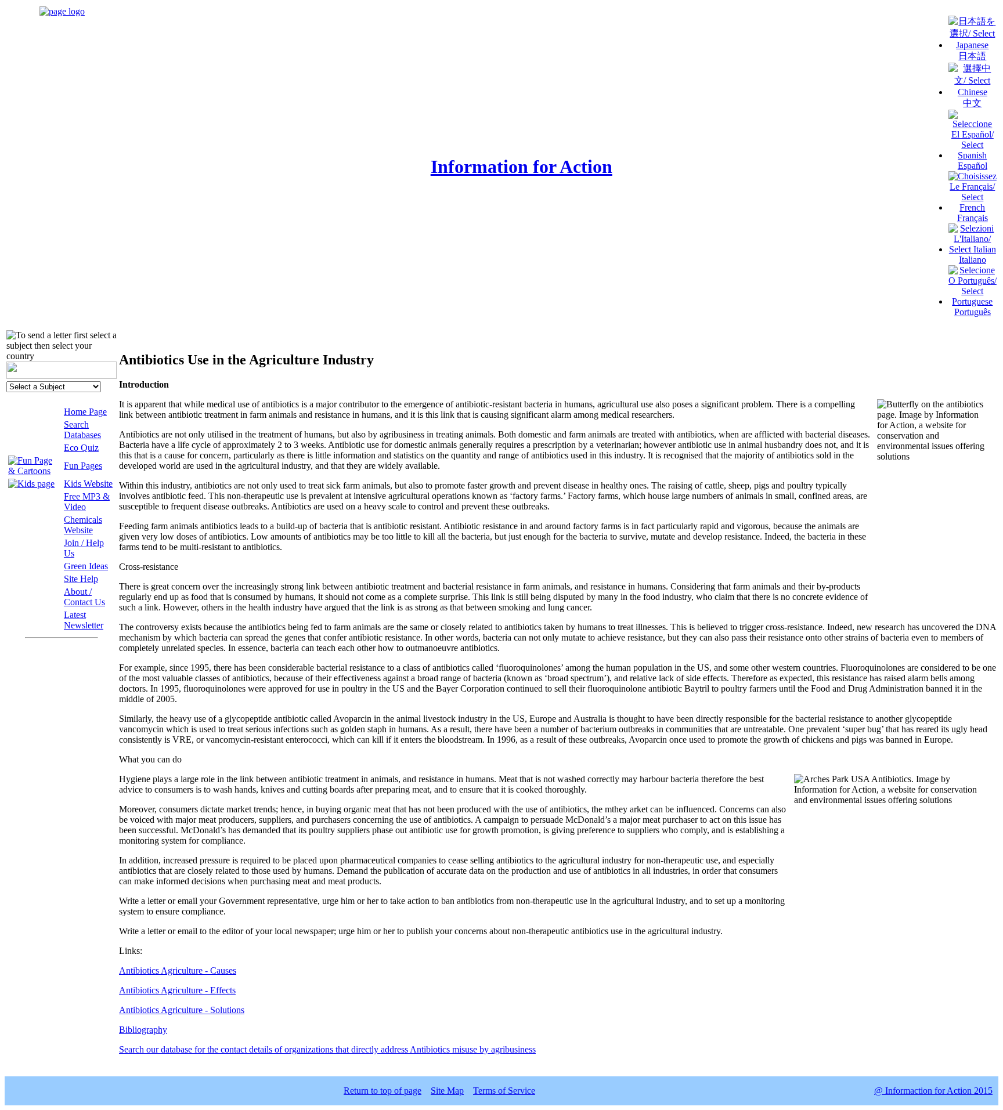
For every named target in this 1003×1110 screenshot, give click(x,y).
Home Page (85, 412)
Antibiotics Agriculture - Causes (177, 970)
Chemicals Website (83, 525)
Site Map (447, 1090)
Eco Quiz (81, 448)
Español (972, 166)
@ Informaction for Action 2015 (933, 1090)
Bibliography (143, 1030)
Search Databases (82, 430)
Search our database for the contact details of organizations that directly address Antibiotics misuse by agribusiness (327, 1049)
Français (972, 218)
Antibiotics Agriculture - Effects (177, 990)
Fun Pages (83, 466)
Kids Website (88, 484)
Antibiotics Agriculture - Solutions (181, 1010)
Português (972, 312)
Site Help (81, 579)
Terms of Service (504, 1090)
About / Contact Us (84, 597)
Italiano (972, 260)
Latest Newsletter (83, 620)
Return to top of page (382, 1090)
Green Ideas (86, 566)
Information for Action (521, 166)
